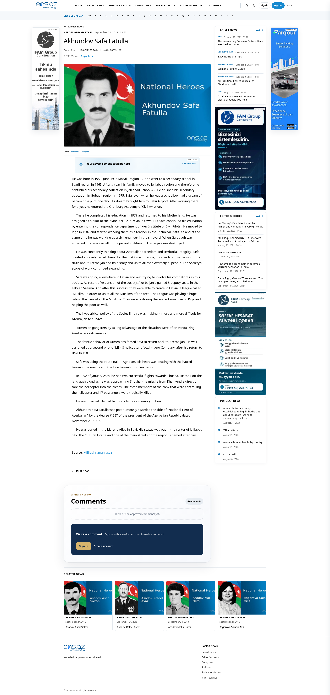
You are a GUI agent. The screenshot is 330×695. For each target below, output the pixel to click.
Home (78, 5)
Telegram (85, 151)
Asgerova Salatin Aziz (231, 627)
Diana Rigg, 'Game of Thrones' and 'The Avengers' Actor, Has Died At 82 (240, 280)
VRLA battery (230, 430)
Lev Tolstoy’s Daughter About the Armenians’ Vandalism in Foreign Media (240, 225)
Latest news (95, 5)
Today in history (192, 5)
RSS (204, 678)
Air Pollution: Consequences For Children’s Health (236, 82)
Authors (215, 5)
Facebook (75, 151)
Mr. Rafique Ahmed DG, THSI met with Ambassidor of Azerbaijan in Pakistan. (239, 239)
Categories (143, 5)
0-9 (89, 15)
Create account (104, 546)
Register (278, 5)
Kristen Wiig (230, 454)
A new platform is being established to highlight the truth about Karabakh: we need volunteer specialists (242, 413)
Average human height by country (242, 442)
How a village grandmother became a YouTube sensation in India (239, 265)
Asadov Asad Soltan (77, 627)
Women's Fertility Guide (231, 68)
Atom (213, 678)
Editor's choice (120, 5)
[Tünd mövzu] (254, 5)
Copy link (87, 56)
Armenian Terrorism (229, 252)
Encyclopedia (165, 5)
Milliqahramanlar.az (97, 452)
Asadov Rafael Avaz (128, 627)
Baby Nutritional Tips (230, 56)
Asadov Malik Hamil (179, 627)
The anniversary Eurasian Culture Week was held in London (240, 42)
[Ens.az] (46, 5)
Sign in (264, 5)
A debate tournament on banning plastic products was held (237, 98)
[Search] (246, 5)
